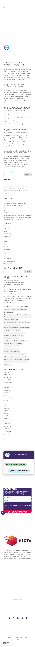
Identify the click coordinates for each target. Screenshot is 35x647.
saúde (11, 356)
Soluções (5, 246)
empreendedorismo (22, 309)
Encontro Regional (8, 312)
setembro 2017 (7, 431)
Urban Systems (8, 364)
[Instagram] (14, 618)
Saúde (5, 241)
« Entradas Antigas (8, 172)
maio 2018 (6, 413)
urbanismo (25, 362)
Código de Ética (11, 570)
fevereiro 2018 (7, 421)
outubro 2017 (7, 428)
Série (4, 244)
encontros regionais (9, 325)
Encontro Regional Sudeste (10, 322)
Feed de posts (7, 258)
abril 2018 (6, 416)
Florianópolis (7, 330)
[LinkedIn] (18, 618)
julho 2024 (6, 372)
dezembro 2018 (7, 400)
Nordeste (6, 343)
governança (22, 332)
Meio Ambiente (7, 233)
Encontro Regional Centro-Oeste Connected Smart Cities (16, 316)
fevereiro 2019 (7, 398)
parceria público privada (16, 343)
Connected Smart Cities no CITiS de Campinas (14, 129)
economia (6, 309)
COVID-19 (6, 212)
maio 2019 (6, 392)
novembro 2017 (7, 426)
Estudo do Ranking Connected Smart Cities (17, 151)
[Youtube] (22, 618)
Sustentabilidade (18, 359)
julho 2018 (6, 408)
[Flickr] (26, 618)
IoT (22, 335)
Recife (17, 354)
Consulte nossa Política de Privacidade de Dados (17, 635)
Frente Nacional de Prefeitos (11, 332)
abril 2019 (6, 395)
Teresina (18, 362)
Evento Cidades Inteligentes (11, 327)
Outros (24, 66)
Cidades (5, 226)
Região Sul (23, 354)
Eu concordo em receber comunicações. (14, 503)
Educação (6, 228)
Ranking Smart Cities (9, 354)
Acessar (5, 256)
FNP (13, 330)
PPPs (18, 346)
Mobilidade (6, 236)
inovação (6, 335)
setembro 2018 (7, 403)
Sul (11, 359)
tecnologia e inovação (9, 362)
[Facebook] (9, 618)
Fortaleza (18, 330)
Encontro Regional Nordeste (11, 319)
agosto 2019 (6, 385)
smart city (6, 359)
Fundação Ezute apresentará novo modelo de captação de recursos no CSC (17, 63)
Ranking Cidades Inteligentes (11, 348)
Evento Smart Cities (24, 327)
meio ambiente (7, 338)
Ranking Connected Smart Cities (12, 351)
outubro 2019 (7, 380)
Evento (5, 231)
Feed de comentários (9, 261)
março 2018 (6, 418)
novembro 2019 (7, 377)
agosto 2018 (6, 405)
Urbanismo (6, 249)
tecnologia (26, 359)
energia (17, 325)
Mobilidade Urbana (23, 340)
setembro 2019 (7, 382)
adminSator (9, 66)
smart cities (24, 356)
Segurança (17, 356)
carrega (5, 201)
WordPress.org (7, 264)
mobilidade (15, 338)
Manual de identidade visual (16, 564)
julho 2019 (6, 387)
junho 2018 (6, 411)
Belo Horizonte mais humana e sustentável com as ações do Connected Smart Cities (17, 108)
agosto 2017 (6, 434)
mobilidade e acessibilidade (10, 340)
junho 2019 (6, 390)
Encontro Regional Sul (24, 322)
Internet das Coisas (15, 335)
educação (13, 309)
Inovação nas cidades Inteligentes (14, 85)
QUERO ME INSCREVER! (17, 512)
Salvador (6, 356)
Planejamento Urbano (9, 346)
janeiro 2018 (7, 423)
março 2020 (6, 374)
